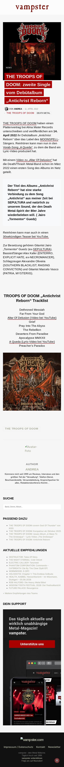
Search (58, 506)
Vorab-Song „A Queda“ (17, 147)
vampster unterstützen (32, 758)
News (9, 68)
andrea (32, 469)
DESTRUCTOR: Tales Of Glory (23, 557)
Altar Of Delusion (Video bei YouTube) (32, 317)
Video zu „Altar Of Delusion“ (34, 160)
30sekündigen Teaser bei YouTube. (26, 236)
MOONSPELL (49, 139)
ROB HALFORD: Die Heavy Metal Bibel (27, 582)
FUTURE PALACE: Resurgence (23, 588)
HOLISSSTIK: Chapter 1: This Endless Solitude (31, 574)
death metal (43, 113)
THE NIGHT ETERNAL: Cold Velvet (25, 560)
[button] (4, 7)
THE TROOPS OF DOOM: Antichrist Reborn (29, 539)
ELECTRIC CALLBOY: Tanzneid (24, 562)
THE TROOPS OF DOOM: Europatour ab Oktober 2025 (35, 531)
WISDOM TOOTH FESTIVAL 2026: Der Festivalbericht (35, 585)
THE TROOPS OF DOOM (20, 113)
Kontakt (40, 746)
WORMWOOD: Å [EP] (19, 571)
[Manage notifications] (57, 760)
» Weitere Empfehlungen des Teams (20, 593)
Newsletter (54, 746)
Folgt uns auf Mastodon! (32, 761)
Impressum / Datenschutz (18, 746)
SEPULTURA (41, 249)
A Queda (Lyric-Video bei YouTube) (32, 341)
